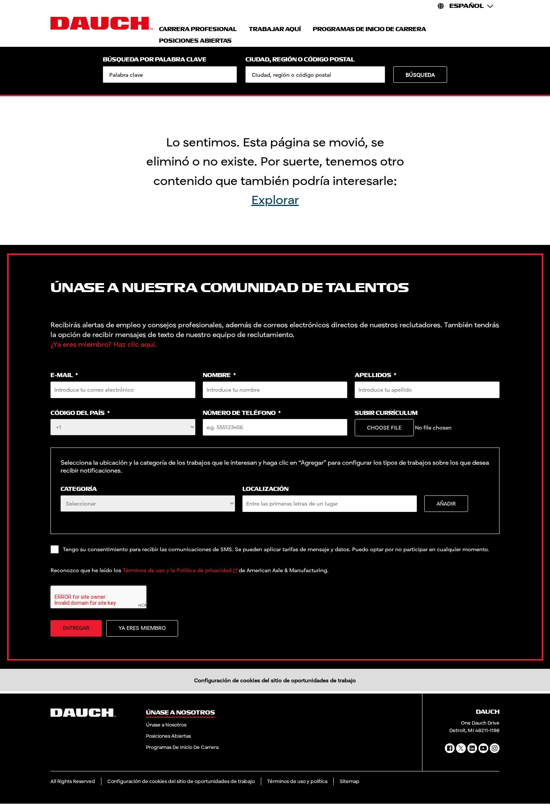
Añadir (446, 503)
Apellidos (375, 375)
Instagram (494, 748)
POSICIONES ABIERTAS (195, 41)
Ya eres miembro (142, 628)
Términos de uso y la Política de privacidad (177, 570)
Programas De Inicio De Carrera (182, 747)
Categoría (79, 489)
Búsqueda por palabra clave (155, 60)
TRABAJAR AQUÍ (275, 29)
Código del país (80, 413)
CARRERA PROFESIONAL (198, 29)
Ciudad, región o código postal (300, 60)
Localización (265, 489)
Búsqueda (420, 75)
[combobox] (315, 74)
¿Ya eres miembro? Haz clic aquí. (104, 344)
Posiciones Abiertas (168, 736)
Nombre (219, 375)
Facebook (450, 748)
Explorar (275, 199)
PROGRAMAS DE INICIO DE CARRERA (369, 29)
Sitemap (350, 781)
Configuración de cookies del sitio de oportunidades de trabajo (275, 680)
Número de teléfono (242, 413)
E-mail (64, 375)
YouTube (483, 748)
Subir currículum (386, 413)
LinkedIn (472, 748)
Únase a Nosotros (166, 725)
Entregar (76, 628)
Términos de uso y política (297, 781)
